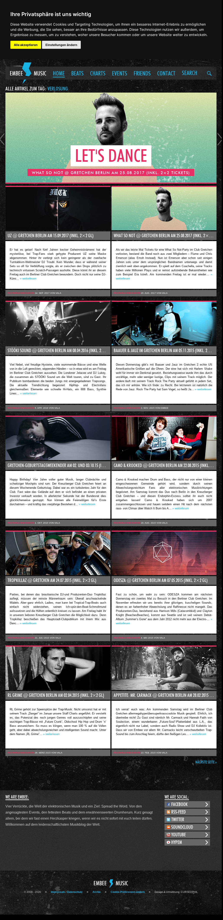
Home (59, 74)
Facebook (179, 804)
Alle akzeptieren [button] (26, 45)
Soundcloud (182, 827)
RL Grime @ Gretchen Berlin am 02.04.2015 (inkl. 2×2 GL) (56, 695)
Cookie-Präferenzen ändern (128, 892)
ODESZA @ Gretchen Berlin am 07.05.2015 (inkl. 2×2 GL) (161, 580)
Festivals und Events (21, 293)
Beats (77, 74)
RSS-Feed (178, 812)
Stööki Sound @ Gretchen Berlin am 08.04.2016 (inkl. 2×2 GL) (59, 350)
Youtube (178, 834)
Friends (142, 74)
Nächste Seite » (206, 762)
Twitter (177, 819)
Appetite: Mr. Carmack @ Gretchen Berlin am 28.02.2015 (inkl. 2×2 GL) (165, 695)
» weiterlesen (28, 278)
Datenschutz (74, 892)
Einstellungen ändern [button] (61, 45)
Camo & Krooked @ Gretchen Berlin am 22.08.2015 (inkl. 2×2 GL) (165, 465)
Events (119, 74)
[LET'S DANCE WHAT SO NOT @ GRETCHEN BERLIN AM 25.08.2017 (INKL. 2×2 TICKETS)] (111, 181)
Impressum (58, 892)
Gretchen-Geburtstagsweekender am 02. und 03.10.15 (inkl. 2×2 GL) (59, 465)
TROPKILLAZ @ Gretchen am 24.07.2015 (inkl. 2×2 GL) (52, 580)
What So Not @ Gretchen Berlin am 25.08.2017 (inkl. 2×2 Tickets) (165, 235)
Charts (97, 74)
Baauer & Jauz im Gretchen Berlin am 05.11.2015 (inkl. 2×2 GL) (165, 350)
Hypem (176, 842)
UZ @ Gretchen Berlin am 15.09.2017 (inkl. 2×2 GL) (51, 235)
